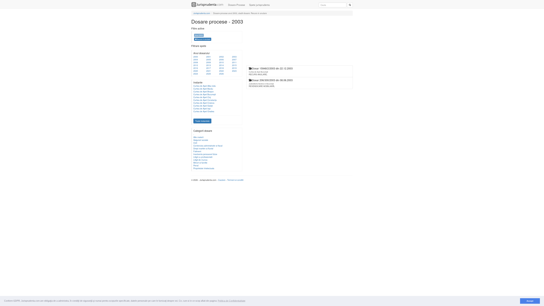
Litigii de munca (200, 159)
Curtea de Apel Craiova (203, 102)
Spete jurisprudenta (259, 5)
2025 (208, 73)
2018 (221, 68)
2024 (195, 73)
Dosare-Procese (236, 5)
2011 (234, 62)
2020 (195, 70)
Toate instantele (202, 121)
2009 (208, 62)
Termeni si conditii (235, 179)
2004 (195, 59)
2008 (195, 62)
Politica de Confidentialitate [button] (231, 301)
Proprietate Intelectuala (203, 168)
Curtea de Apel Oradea (203, 111)
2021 (208, 70)
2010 (221, 62)
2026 (221, 73)
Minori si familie (200, 162)
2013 (208, 65)
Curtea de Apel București (204, 94)
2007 (234, 59)
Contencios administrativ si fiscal (207, 145)
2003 (234, 56)
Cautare (221, 179)
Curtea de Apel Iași (202, 108)
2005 (208, 59)
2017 (208, 68)
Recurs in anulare (203, 39)
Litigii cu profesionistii (202, 157)
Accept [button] (530, 301)
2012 (195, 65)
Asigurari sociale (200, 140)
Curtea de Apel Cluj (202, 97)
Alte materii (198, 137)
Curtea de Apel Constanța (205, 100)
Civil (195, 142)
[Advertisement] (298, 45)
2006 (221, 59)
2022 (221, 70)
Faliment (197, 151)
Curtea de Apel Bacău (203, 88)
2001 (208, 56)
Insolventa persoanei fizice (205, 154)
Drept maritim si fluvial (203, 148)
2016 (195, 68)
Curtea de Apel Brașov (203, 91)
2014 (221, 65)
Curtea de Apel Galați (203, 105)
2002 (221, 56)
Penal (195, 165)
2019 (234, 68)
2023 (234, 70)
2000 (195, 56)
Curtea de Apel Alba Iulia (204, 85)
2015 (234, 65)
